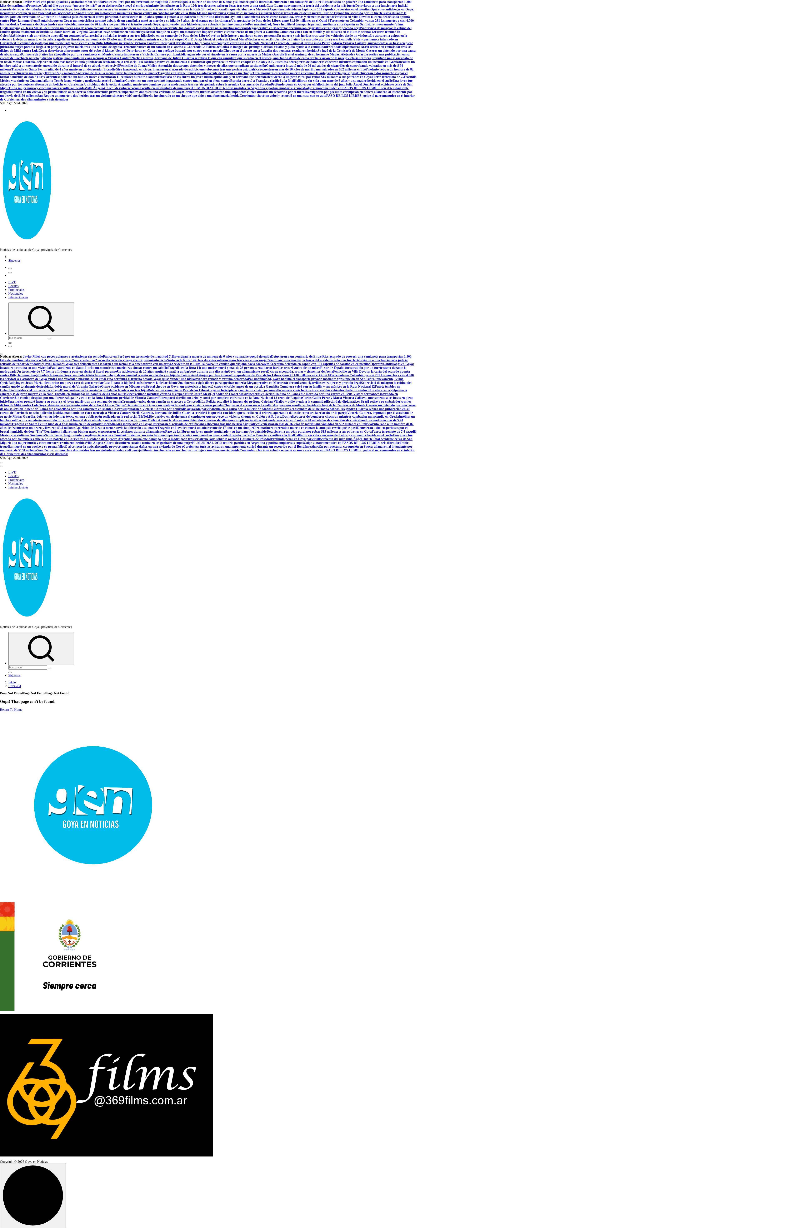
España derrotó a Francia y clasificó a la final (262, 80)
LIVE (12, 282)
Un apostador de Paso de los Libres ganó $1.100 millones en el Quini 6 (280, 20)
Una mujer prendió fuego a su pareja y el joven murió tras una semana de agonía (65, 47)
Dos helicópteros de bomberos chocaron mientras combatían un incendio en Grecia (340, 62)
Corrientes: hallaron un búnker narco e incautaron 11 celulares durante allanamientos (104, 77)
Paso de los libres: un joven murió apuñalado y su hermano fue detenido (216, 77)
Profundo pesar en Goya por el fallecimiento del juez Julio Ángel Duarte (321, 84)
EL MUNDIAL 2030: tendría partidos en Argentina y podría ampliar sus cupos (248, 88)
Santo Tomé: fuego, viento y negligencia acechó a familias (85, 80)
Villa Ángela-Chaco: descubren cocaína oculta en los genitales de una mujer (139, 88)
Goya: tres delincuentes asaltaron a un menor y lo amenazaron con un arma (117, 9)
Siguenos (14, 260)
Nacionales (15, 293)
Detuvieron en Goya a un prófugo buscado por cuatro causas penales (175, 50)
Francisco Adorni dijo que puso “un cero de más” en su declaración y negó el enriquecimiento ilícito (97, 5)
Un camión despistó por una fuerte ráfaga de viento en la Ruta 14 (61, 43)
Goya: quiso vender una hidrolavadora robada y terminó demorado (200, 24)
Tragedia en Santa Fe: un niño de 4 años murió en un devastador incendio (63, 69)
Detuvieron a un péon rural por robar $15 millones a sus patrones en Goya (319, 77)
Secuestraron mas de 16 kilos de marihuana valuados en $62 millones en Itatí (313, 69)
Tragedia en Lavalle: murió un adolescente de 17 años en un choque (205, 73)
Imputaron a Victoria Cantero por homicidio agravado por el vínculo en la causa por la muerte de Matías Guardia (204, 54)
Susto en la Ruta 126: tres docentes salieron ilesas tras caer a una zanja (216, 5)
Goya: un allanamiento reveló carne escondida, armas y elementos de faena (280, 17)
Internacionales (18, 297)
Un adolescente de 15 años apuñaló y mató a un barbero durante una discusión (172, 17)
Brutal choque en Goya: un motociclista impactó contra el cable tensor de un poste (203, 32)
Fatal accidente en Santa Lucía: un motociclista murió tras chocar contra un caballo (109, 13)
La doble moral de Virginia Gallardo (75, 32)
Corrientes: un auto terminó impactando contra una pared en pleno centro (177, 80)
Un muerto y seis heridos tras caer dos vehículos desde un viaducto (323, 35)
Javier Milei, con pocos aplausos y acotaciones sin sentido (63, 2)
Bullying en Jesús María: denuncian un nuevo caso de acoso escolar (56, 28)
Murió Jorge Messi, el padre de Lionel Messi (215, 39)
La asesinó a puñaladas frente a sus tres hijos (116, 35)
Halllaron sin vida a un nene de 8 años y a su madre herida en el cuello (343, 80)
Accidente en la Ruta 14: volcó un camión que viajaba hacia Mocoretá (220, 9)
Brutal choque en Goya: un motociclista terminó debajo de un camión (87, 20)
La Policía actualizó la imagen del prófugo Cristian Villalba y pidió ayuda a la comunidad (264, 47)
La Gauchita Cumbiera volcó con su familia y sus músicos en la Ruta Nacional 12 (318, 32)
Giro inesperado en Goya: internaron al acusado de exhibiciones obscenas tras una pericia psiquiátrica (187, 69)
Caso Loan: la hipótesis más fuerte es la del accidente (140, 28)
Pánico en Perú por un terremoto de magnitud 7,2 (138, 2)
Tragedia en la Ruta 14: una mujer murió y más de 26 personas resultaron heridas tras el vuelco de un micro (244, 13)
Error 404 (14, 686)
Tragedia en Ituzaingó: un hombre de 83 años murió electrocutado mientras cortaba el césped (118, 39)
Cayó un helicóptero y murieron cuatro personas (242, 35)
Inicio (12, 682)
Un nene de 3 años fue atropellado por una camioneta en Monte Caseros (73, 54)
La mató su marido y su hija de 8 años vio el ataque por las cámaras (183, 20)
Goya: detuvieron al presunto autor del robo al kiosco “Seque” (82, 50)
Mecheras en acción (260, 39)
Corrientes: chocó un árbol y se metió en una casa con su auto (283, 95)
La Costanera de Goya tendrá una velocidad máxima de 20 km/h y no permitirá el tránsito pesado (83, 24)
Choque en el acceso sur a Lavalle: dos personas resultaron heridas (271, 50)
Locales (13, 286)
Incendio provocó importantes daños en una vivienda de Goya (139, 92)
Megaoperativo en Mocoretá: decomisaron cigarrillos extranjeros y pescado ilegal (304, 28)
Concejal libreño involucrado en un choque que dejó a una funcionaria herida (185, 95)
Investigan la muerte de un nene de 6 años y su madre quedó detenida (222, 2)
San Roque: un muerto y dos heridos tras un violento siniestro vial (83, 95)
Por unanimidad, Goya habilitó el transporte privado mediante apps (296, 24)
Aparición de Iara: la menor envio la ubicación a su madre (116, 73)
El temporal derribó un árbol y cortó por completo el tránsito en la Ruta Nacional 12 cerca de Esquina (230, 43)
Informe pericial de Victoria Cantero (132, 43)
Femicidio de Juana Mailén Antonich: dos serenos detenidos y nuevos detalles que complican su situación (192, 65)
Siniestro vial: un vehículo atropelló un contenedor (49, 35)
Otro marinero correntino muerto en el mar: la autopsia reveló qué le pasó (305, 73)
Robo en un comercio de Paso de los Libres (178, 35)
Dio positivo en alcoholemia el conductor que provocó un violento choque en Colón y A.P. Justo (215, 62)
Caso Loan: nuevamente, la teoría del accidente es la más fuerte (310, 5)
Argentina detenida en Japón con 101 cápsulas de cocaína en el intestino (319, 9)
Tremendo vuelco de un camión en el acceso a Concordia (161, 47)
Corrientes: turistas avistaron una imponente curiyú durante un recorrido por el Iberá (244, 92)
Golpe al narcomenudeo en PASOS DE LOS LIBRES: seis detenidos (352, 88)
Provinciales (16, 289)
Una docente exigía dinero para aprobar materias (212, 28)
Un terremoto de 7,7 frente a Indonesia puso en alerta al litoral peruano (66, 17)
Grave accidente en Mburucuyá (123, 32)
